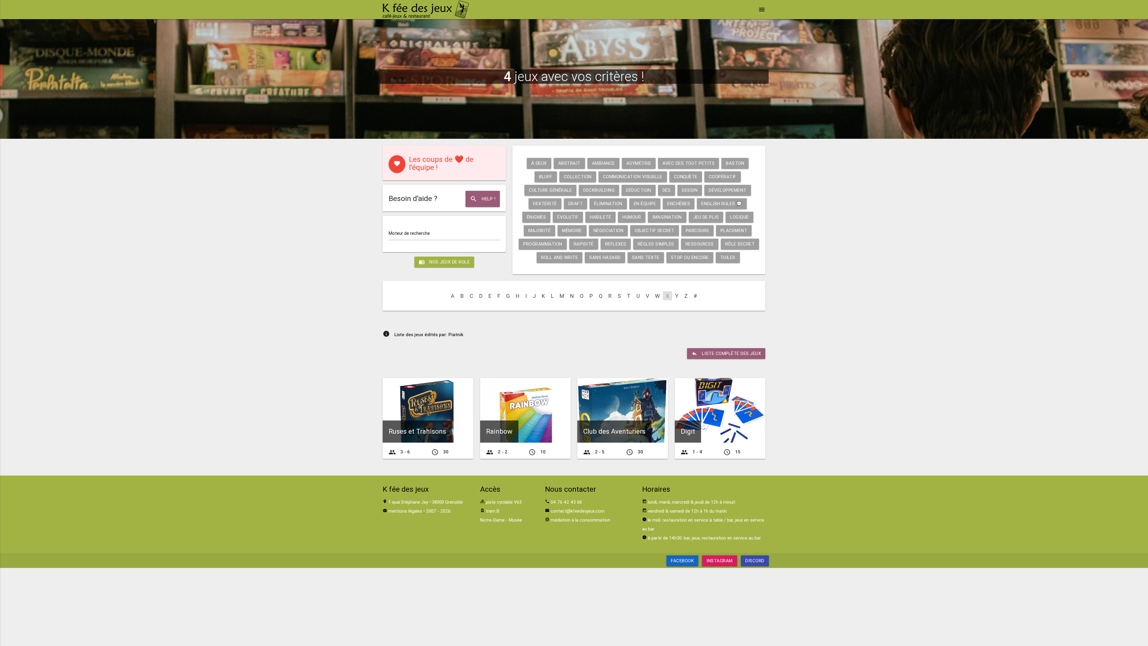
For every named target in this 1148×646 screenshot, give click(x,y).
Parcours (697, 230)
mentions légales (405, 511)
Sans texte (646, 257)
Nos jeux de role (444, 262)
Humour (631, 217)
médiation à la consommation (580, 520)
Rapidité (584, 244)
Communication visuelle (632, 176)
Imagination (667, 217)
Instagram (719, 560)
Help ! (482, 198)
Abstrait (569, 163)
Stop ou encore (690, 257)
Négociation (608, 230)
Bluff (545, 176)
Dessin (689, 190)
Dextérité (545, 203)
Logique (739, 217)
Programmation (542, 244)
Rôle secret (740, 244)
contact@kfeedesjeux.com (577, 511)
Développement (727, 190)
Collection (578, 176)
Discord (754, 560)
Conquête (685, 176)
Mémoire (572, 230)
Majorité (539, 230)
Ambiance (603, 163)
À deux (539, 163)
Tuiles (727, 257)
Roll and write (559, 257)
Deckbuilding (599, 190)
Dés (666, 190)
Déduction (638, 190)
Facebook (682, 560)
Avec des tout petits (688, 163)
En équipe (645, 203)
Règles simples (656, 244)
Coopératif (722, 176)
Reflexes (615, 244)
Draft (575, 203)
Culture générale (550, 190)
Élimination (608, 203)
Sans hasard (605, 257)
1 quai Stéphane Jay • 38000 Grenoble (425, 502)
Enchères (678, 203)
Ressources (700, 244)
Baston (735, 163)
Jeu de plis (706, 217)
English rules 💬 (721, 203)
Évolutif (567, 217)
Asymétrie (638, 163)
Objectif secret (654, 230)
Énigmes (536, 217)
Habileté (600, 217)
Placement (733, 230)
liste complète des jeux (726, 353)
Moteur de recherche (409, 233)
